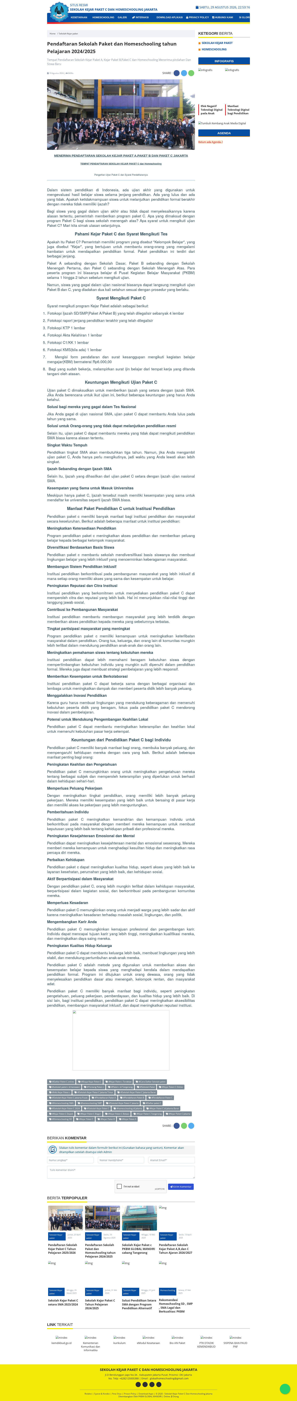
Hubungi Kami (223, 17)
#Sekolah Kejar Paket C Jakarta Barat (138, 1092)
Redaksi (88, 1393)
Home (53, 33)
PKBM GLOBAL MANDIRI (150, 1396)
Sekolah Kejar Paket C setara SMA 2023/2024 (63, 1302)
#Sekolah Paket (147, 1087)
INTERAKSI (142, 17)
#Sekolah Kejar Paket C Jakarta (124, 1103)
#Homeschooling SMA (63, 1103)
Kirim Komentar (182, 1186)
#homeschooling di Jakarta (129, 1108)
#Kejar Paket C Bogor (90, 1113)
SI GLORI (244, 17)
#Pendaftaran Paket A (105, 1097)
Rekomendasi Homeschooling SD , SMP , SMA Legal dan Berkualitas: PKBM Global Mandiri (176, 1307)
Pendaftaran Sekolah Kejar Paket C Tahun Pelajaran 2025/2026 (62, 1249)
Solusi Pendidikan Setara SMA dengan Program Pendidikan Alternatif (139, 1304)
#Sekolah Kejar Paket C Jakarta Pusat (69, 1097)
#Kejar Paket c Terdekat (119, 1081)
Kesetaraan (79, 17)
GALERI (122, 17)
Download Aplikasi (169, 17)
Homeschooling (167, 1290)
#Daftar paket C (153, 1103)
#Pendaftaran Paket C (162, 1097)
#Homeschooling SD (62, 1119)
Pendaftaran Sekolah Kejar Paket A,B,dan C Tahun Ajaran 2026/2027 (175, 1249)
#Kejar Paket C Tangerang (149, 1113)
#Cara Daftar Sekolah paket (152, 1081)
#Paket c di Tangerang (122, 1087)
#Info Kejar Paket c (61, 1092)
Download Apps (146, 1393)
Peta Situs (117, 1393)
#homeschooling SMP (91, 1103)
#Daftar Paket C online (63, 1081)
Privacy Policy (198, 17)
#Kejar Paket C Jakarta (179, 1113)
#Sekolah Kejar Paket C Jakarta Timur (95, 1092)
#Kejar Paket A (129, 1119)
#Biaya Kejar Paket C (91, 1081)
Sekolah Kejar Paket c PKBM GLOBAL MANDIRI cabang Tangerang (138, 1249)
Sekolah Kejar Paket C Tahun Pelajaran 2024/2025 (100, 1304)
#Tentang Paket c (95, 1087)
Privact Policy (130, 1393)
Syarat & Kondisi (102, 1393)
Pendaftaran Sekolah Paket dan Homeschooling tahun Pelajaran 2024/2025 (100, 1250)
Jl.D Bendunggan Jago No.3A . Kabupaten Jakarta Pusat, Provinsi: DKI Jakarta (148, 1374)
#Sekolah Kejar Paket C (98, 1108)
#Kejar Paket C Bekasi (118, 1113)
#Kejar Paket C (86, 1119)
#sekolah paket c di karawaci (66, 1087)
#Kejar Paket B (107, 1119)
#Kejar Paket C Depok (62, 1113)
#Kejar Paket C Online (172, 1087)
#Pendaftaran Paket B (133, 1097)
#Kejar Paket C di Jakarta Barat (164, 1108)
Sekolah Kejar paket (68, 33)
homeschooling (103, 17)
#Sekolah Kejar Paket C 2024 (66, 1108)
